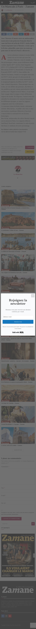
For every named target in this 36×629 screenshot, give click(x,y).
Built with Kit (18, 332)
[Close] (32, 295)
